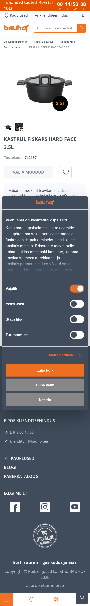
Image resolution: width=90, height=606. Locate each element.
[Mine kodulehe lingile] (16, 28)
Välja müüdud (28, 172)
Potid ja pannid (13, 47)
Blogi (10, 467)
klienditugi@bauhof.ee (29, 441)
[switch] (77, 304)
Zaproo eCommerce (45, 585)
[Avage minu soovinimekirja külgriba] (31, 599)
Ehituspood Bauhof (16, 41)
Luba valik (45, 385)
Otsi (81, 28)
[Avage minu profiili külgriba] (56, 599)
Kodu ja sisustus (44, 41)
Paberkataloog (21, 476)
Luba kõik (45, 370)
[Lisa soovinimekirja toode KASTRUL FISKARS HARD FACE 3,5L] (66, 172)
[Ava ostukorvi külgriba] (82, 597)
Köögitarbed (68, 41)
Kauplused (19, 15)
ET (84, 15)
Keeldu (45, 399)
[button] (8, 127)
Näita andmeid (61, 355)
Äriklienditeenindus (51, 15)
